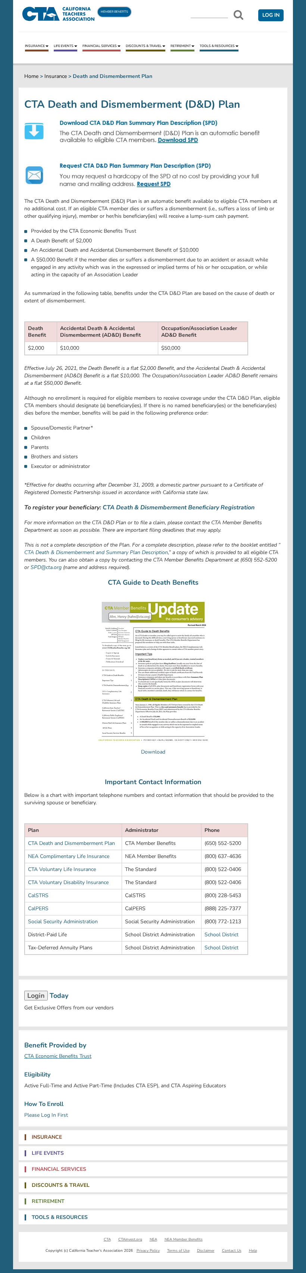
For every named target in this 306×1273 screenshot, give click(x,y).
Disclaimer (206, 1250)
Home (31, 76)
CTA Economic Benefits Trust (57, 1056)
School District (221, 934)
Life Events (64, 46)
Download (153, 751)
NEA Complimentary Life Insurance (68, 856)
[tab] (153, 1137)
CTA (107, 1239)
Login (36, 995)
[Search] (238, 15)
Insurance (35, 46)
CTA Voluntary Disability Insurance (68, 882)
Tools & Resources (217, 46)
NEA (153, 1239)
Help (253, 1250)
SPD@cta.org (46, 567)
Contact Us (231, 1250)
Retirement (181, 46)
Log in (271, 15)
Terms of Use (178, 1250)
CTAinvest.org (130, 1239)
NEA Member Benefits (184, 1239)
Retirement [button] (48, 1201)
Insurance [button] (47, 1137)
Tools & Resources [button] (60, 1217)
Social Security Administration (63, 921)
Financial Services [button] (59, 1169)
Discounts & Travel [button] (61, 1185)
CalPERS (38, 908)
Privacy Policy (148, 1250)
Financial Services (99, 46)
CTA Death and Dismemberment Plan (71, 843)
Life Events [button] (48, 1153)
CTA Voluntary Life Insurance (62, 869)
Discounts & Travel (144, 46)
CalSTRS (38, 895)
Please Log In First (46, 1115)
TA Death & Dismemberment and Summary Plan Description (98, 552)
